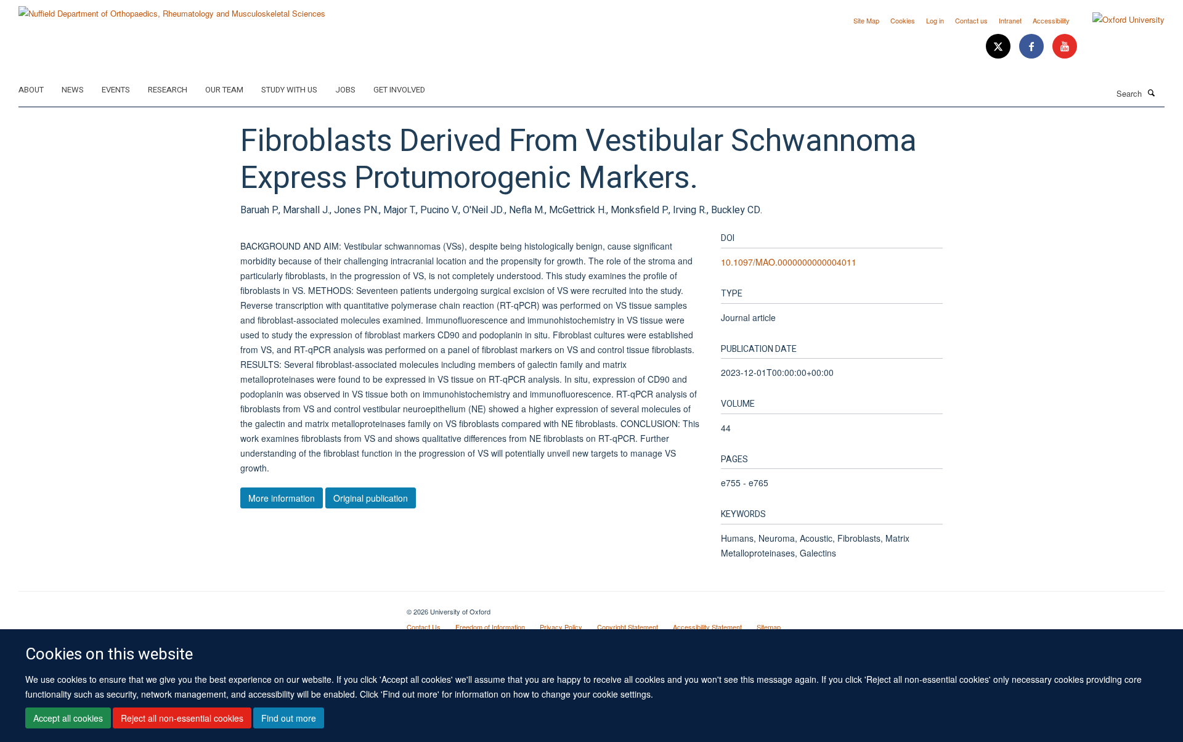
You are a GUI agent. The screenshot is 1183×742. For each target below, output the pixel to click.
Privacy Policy (561, 627)
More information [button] (281, 498)
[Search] (1151, 92)
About (31, 90)
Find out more (288, 718)
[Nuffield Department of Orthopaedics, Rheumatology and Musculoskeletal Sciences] (171, 9)
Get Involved (399, 90)
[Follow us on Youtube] (1064, 46)
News (73, 90)
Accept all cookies (68, 718)
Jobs (345, 90)
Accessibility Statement (707, 627)
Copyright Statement (627, 627)
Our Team (224, 90)
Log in (935, 20)
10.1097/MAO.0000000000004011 (788, 262)
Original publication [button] (370, 498)
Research (167, 90)
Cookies (902, 20)
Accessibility (1051, 20)
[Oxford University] (1119, 19)
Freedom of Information (490, 627)
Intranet (1010, 20)
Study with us (289, 90)
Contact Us (424, 627)
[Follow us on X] (999, 46)
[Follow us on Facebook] (1032, 46)
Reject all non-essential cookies (182, 718)
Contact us (971, 20)
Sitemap (769, 627)
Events (116, 90)
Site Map (866, 20)
